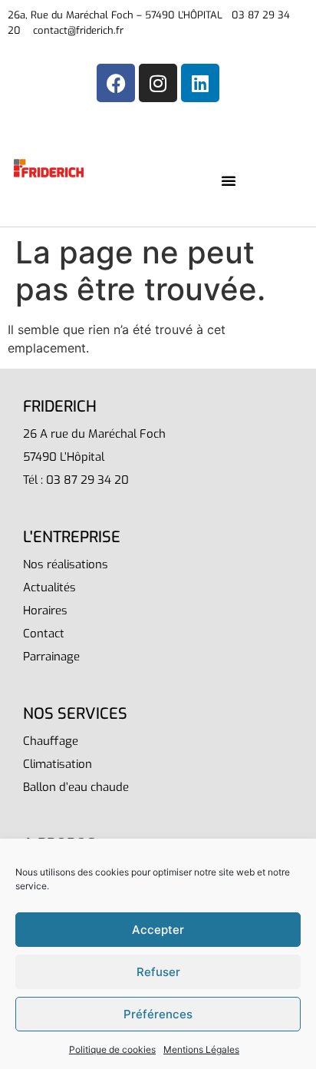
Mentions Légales (201, 1049)
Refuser (158, 972)
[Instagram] (158, 83)
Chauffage (50, 741)
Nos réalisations (65, 564)
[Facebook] (116, 83)
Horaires (45, 610)
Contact (43, 633)
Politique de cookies (112, 1049)
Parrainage (51, 656)
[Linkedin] (200, 83)
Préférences (158, 1014)
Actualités (49, 587)
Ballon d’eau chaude (76, 787)
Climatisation (57, 764)
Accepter (158, 929)
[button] (228, 180)
